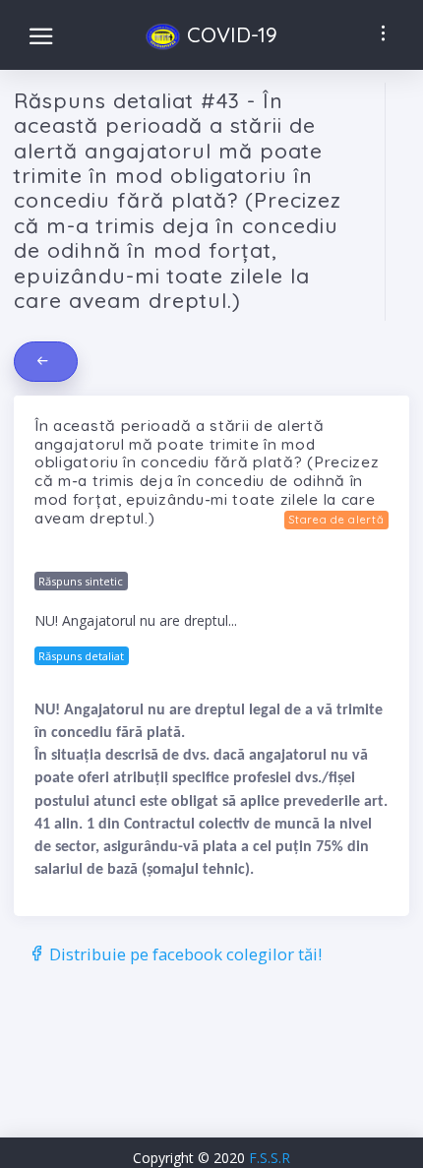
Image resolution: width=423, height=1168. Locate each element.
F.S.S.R (269, 1157)
